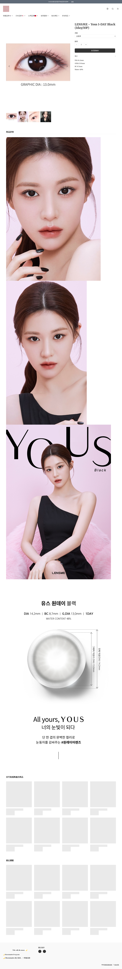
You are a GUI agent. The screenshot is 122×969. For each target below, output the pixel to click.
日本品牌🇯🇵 (20, 16)
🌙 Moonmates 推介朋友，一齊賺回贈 (16, 958)
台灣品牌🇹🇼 (32, 16)
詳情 (72, 1)
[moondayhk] (6, 9)
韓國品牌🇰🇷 (7, 16)
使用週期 (44, 16)
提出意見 (116, 964)
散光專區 (54, 16)
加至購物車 (95, 50)
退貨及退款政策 (108, 964)
